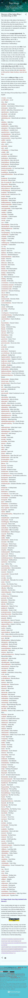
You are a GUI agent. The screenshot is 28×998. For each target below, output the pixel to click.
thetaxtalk (3, 803)
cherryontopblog (5, 224)
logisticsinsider (4, 505)
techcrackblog (4, 754)
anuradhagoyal (4, 130)
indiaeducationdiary (6, 405)
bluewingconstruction (6, 186)
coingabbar (4, 238)
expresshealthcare (5, 319)
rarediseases (4, 626)
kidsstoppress (4, 479)
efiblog (3, 297)
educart (3, 292)
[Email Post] (5, 958)
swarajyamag (4, 738)
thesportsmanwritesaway (7, 801)
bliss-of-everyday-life (6, 182)
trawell (3, 827)
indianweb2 (4, 429)
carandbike (4, 210)
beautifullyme (4, 172)
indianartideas (4, 407)
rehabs (2, 634)
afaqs (2, 102)
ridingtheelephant (5, 640)
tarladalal (3, 744)
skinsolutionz (4, 696)
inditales (3, 435)
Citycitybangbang (5, 232)
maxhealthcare (4, 528)
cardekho (3, 212)
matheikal (3, 525)
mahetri (3, 511)
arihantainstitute (5, 136)
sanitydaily (4, 670)
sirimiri (3, 690)
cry (2, 246)
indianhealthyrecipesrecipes (8, 421)
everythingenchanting (6, 315)
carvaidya (3, 218)
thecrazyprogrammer (6, 781)
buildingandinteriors (6, 202)
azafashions (4, 156)
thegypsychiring (5, 787)
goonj (2, 349)
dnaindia (3, 268)
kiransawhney (4, 481)
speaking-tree (4, 706)
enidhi (2, 301)
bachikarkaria (4, 158)
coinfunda (3, 236)
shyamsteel (4, 688)
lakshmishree (4, 491)
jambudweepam (5, 457)
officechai (3, 588)
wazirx (3, 871)
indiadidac (3, 403)
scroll (2, 674)
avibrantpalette (4, 150)
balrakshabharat (5, 162)
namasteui (3, 572)
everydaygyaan (5, 313)
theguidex (3, 785)
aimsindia (3, 106)
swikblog (3, 740)
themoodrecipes (5, 791)
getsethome (4, 341)
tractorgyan (4, 819)
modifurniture (4, 546)
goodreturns (4, 347)
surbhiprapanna (5, 734)
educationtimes (5, 295)
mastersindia (4, 524)
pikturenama (4, 602)
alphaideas (3, 122)
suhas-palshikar (5, 730)
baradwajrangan (5, 164)
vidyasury (3, 855)
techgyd (3, 756)
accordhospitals (5, 100)
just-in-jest (3, 467)
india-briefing (4, 397)
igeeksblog (4, 389)
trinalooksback (4, 831)
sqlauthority (4, 710)
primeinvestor (4, 616)
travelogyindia (4, 825)
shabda (3, 680)
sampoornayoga (5, 666)
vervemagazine (4, 847)
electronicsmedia (5, 299)
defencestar (4, 262)
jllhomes (3, 463)
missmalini (3, 542)
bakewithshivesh (5, 160)
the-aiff (3, 775)
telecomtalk (4, 771)
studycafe (3, 728)
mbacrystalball (4, 530)
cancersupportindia (5, 208)
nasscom (3, 576)
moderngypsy (4, 544)
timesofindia (4, 813)
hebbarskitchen (5, 369)
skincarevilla (4, 692)
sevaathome (4, 676)
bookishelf (3, 192)
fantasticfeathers (5, 323)
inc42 (2, 391)
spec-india (3, 708)
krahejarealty (4, 487)
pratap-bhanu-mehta (6, 614)
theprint (3, 797)
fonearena (3, 331)
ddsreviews (4, 254)
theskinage (3, 799)
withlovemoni (4, 883)
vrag (2, 869)
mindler (3, 538)
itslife (2, 449)
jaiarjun (3, 453)
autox (2, 148)
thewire (3, 807)
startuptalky (4, 724)
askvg (2, 144)
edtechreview (4, 291)
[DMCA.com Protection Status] (4, 972)
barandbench (4, 166)
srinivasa (3, 718)
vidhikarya (3, 849)
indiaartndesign (5, 399)
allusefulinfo (4, 114)
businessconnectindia (6, 204)
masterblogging (5, 521)
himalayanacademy (6, 373)
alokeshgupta (4, 116)
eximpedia (3, 317)
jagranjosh (3, 451)
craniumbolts (4, 244)
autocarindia (4, 146)
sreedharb (3, 716)
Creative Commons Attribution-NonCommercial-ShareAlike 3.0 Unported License (12, 975)
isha (2, 445)
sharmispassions (5, 684)
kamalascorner (4, 471)
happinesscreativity (6, 359)
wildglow (3, 879)
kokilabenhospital (5, 483)
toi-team (3, 815)
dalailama (3, 252)
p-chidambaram (5, 596)
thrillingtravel (4, 811)
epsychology (4, 309)
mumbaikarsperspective (7, 558)
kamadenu (3, 469)
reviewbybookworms (6, 636)
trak (2, 821)
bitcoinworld (4, 180)
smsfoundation (4, 698)
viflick (2, 857)
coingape (3, 240)
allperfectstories (5, 112)
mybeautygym (4, 560)
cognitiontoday (5, 234)
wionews (3, 881)
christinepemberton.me (6, 228)
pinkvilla (3, 604)
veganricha (4, 843)
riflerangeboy (4, 642)
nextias (3, 582)
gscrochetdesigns (5, 353)
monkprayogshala (5, 552)
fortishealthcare (5, 335)
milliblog (3, 536)
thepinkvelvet (4, 795)
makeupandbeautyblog (6, 513)
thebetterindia (4, 777)
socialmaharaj (4, 700)
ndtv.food (3, 333)
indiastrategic (4, 433)
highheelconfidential (6, 371)
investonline (4, 441)
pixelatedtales (4, 610)
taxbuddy (3, 746)
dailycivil (3, 250)
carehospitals (4, 216)
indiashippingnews (5, 431)
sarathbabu (4, 672)
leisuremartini (4, 497)
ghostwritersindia (5, 343)
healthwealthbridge (6, 367)
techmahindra (4, 760)
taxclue (3, 748)
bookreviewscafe (5, 194)
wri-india (3, 889)
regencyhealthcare (5, 632)
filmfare (3, 325)
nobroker (3, 584)
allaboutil (3, 110)
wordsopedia (4, 885)
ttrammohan (4, 835)
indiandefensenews (5, 417)
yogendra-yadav (5, 895)
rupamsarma (4, 650)
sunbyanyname (5, 732)
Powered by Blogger (15, 992)
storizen (3, 726)
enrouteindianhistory (6, 303)
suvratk (3, 736)
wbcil (2, 873)
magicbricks (4, 509)
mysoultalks (4, 570)
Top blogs (14, 3)
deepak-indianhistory (6, 256)
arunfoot (3, 140)
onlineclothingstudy (6, 592)
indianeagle (4, 419)
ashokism (3, 142)
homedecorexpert (5, 383)
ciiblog (3, 230)
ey (1, 321)
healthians (3, 365)
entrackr (3, 307)
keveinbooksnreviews (6, 475)
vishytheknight (4, 863)
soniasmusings (4, 702)
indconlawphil (4, 393)
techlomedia (4, 758)
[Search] (26, 3)
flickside (3, 329)
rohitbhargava (4, 646)
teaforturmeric (4, 750)
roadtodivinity (4, 644)
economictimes (5, 282)
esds (2, 311)
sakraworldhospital (5, 664)
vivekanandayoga (5, 865)
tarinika (3, 742)
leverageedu (4, 499)
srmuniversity (4, 720)
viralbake (3, 861)
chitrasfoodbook (5, 226)
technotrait (3, 764)
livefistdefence (4, 503)
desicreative (4, 264)
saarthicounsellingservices (7, 654)
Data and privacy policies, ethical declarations (13, 968)
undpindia (3, 839)
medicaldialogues (5, 532)
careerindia (4, 214)
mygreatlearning (5, 566)
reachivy (3, 628)
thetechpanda (4, 805)
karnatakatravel (5, 473)
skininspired (4, 694)
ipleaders (3, 443)
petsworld (3, 598)
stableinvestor (4, 722)
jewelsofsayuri (4, 461)
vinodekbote (4, 859)
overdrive (3, 594)
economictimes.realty (6, 288)
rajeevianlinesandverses (7, 622)
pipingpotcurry (5, 606)
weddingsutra (4, 875)
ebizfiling (3, 278)
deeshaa (3, 260)
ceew (2, 222)
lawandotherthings (5, 495)
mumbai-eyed (4, 556)
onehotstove (4, 590)
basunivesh (4, 170)
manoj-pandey (4, 520)
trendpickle (4, 829)
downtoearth (4, 270)
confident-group (5, 242)
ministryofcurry (5, 540)
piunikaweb (4, 608)
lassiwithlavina (4, 493)
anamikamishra (5, 126)
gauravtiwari (4, 339)
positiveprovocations (6, 612)
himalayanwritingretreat (7, 375)
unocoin (3, 841)
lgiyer (2, 501)
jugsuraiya (3, 465)
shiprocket (3, 686)
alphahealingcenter (5, 118)
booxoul (3, 196)
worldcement (4, 887)
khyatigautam (4, 477)
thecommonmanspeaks (6, 779)
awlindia (3, 152)
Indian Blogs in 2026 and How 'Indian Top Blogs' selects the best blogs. (14, 72)
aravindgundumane (6, 134)
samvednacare (4, 668)
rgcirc (2, 638)
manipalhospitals (5, 517)
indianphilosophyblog (6, 423)
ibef (2, 385)
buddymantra (4, 200)
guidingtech (4, 355)
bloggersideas (4, 184)
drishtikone (4, 274)
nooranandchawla (5, 586)
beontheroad (4, 178)
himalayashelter (5, 379)
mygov (3, 564)
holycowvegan (4, 381)
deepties (3, 258)
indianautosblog (5, 409)
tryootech (3, 833)
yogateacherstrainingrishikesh (8, 893)
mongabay (3, 550)
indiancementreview (6, 413)
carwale (3, 220)
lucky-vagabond (5, 507)
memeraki (3, 534)
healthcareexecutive (6, 363)
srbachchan (4, 714)
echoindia (3, 280)
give (2, 345)
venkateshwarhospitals (6, 845)
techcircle (3, 752)
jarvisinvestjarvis (5, 459)
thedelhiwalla (4, 783)
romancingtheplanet (6, 648)
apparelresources (5, 132)
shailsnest (3, 682)
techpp (3, 768)
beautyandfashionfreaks (7, 174)
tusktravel (3, 837)
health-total (4, 361)
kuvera (3, 489)
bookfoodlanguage (5, 190)
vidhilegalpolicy (5, 851)
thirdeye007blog (5, 809)
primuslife (3, 618)
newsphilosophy (5, 580)
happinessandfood (5, 357)
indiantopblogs (11, 973)
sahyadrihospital (5, 662)
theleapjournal (4, 789)
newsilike (3, 578)
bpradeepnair (4, 198)
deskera (3, 266)
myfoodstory (4, 562)
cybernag (3, 248)
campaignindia (4, 206)
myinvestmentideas (5, 568)
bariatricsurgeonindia (6, 168)
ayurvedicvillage (5, 154)
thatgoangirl (4, 772)
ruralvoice (3, 652)
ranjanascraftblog (5, 624)
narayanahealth (5, 574)
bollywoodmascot (5, 188)
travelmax (3, 823)
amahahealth (4, 124)
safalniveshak (4, 658)
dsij (2, 276)
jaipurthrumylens (5, 455)
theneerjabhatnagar (5, 793)
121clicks (3, 98)
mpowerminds (4, 554)
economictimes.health (6, 287)
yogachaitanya (4, 891)
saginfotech (4, 660)
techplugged (4, 767)
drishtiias (3, 272)
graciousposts (4, 351)
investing (3, 439)
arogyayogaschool (5, 138)
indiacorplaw (4, 401)
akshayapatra (4, 108)
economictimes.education (7, 284)
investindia (3, 437)
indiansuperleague (5, 427)
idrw (2, 387)
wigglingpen (4, 877)
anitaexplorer (4, 128)
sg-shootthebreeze (5, 678)
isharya (3, 447)
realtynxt (3, 630)
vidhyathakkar (4, 853)
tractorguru (4, 817)
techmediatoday (5, 762)
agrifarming (4, 104)
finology (3, 327)
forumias (3, 337)
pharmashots (4, 600)
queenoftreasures (5, 620)
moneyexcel (4, 548)
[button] (26, 14)
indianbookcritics (5, 411)
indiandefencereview (6, 415)
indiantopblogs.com (15, 977)
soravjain (3, 704)
